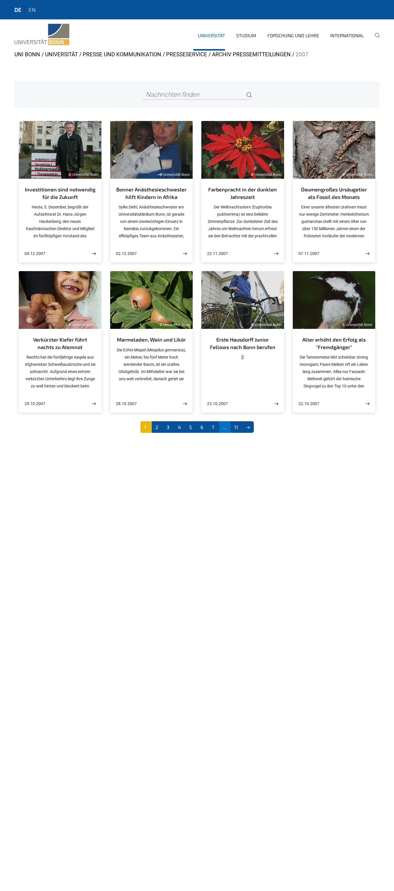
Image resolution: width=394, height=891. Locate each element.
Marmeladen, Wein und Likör (151, 339)
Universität (211, 35)
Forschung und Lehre (293, 35)
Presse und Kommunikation (122, 54)
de (17, 9)
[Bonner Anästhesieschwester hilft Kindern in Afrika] (185, 254)
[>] (248, 427)
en (32, 9)
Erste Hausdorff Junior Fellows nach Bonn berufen (242, 343)
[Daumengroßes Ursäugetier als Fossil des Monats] (367, 254)
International (347, 35)
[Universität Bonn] (42, 35)
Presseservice (186, 54)
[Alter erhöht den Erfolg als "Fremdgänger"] (367, 404)
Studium (246, 35)
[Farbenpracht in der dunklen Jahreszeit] (276, 254)
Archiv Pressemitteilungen (251, 54)
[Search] (249, 95)
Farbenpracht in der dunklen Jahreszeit (242, 193)
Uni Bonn (27, 54)
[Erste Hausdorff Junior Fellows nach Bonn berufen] (276, 404)
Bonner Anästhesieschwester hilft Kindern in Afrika (151, 193)
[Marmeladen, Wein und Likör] (185, 404)
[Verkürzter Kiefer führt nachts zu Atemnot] (94, 404)
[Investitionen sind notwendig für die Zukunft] (94, 254)
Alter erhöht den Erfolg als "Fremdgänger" (334, 343)
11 (236, 427)
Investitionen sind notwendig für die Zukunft (60, 193)
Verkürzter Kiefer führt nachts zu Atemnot (60, 343)
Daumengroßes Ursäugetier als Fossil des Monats (334, 193)
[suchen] (375, 39)
